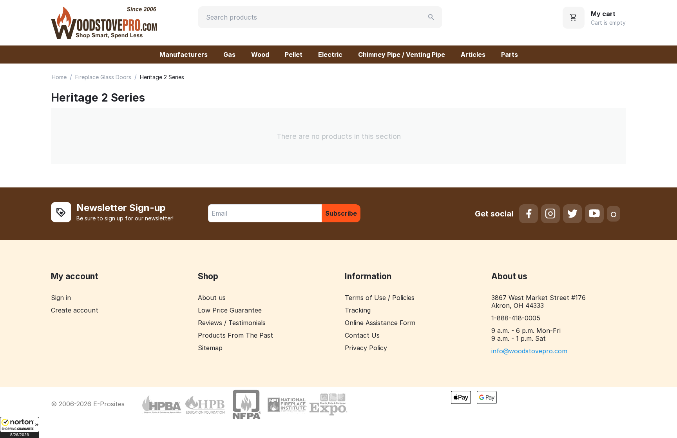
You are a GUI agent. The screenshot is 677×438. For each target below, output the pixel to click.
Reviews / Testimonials (232, 323)
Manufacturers (183, 54)
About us (212, 298)
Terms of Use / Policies (380, 298)
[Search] (431, 17)
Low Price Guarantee (230, 310)
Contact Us (362, 335)
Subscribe (341, 213)
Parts (509, 54)
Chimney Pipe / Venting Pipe (401, 54)
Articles (473, 54)
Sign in (61, 298)
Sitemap (210, 348)
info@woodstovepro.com (529, 351)
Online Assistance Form (380, 323)
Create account (74, 310)
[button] (19, 427)
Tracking (358, 310)
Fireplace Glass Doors (103, 77)
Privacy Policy (366, 348)
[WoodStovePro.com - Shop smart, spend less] (104, 22)
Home (59, 77)
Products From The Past (235, 335)
